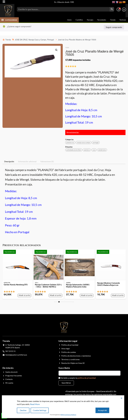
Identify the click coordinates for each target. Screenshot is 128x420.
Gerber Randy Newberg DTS (16, 285)
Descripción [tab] (9, 161)
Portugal (95, 142)
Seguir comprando (114, 27)
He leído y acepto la (78, 378)
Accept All (102, 410)
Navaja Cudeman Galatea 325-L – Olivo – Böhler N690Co (48, 286)
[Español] (124, 2)
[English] (113, 2)
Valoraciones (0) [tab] (47, 161)
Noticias (123, 20)
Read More (35, 404)
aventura (87, 150)
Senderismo (102, 150)
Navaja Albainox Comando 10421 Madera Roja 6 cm (108, 284)
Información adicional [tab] (27, 161)
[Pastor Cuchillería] (8, 10)
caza (94, 150)
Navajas (90, 20)
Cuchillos (79, 20)
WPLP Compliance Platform (68, 414)
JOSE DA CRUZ (70, 142)
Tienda (113, 20)
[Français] (116, 2)
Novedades (101, 20)
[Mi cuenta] (124, 10)
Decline (23, 410)
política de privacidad (87, 378)
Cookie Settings (39, 410)
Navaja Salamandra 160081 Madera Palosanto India (78, 286)
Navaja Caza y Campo (83, 142)
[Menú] (3, 1)
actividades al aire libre (73, 150)
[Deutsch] (120, 2)
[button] (3, 20)
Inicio (69, 20)
